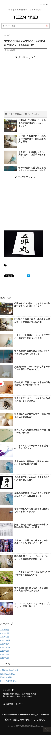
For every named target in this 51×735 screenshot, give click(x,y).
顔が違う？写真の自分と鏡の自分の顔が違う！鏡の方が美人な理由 (32, 139)
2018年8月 (4, 654)
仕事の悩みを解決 (7, 674)
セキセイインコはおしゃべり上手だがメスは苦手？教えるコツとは (32, 154)
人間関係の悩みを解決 (9, 670)
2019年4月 (4, 630)
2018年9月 (4, 651)
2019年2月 (4, 637)
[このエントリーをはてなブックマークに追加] (28, 275)
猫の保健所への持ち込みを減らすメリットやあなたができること (32, 170)
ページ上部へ (47, 729)
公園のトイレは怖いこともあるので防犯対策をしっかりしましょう (32, 123)
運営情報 (9, 704)
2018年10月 (5, 647)
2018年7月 (4, 658)
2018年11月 (5, 644)
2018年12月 (5, 640)
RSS (21, 704)
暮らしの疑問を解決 (8, 681)
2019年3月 (4, 633)
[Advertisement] (25, 85)
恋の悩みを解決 (6, 677)
